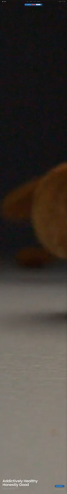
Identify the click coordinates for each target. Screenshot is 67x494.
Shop (27, 1)
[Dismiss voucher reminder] (41, 4)
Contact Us (38, 1)
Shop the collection (59, 486)
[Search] (62, 1)
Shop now (37, 4)
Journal (34, 1)
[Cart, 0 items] (64, 1)
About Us (31, 1)
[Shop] (33, 492)
